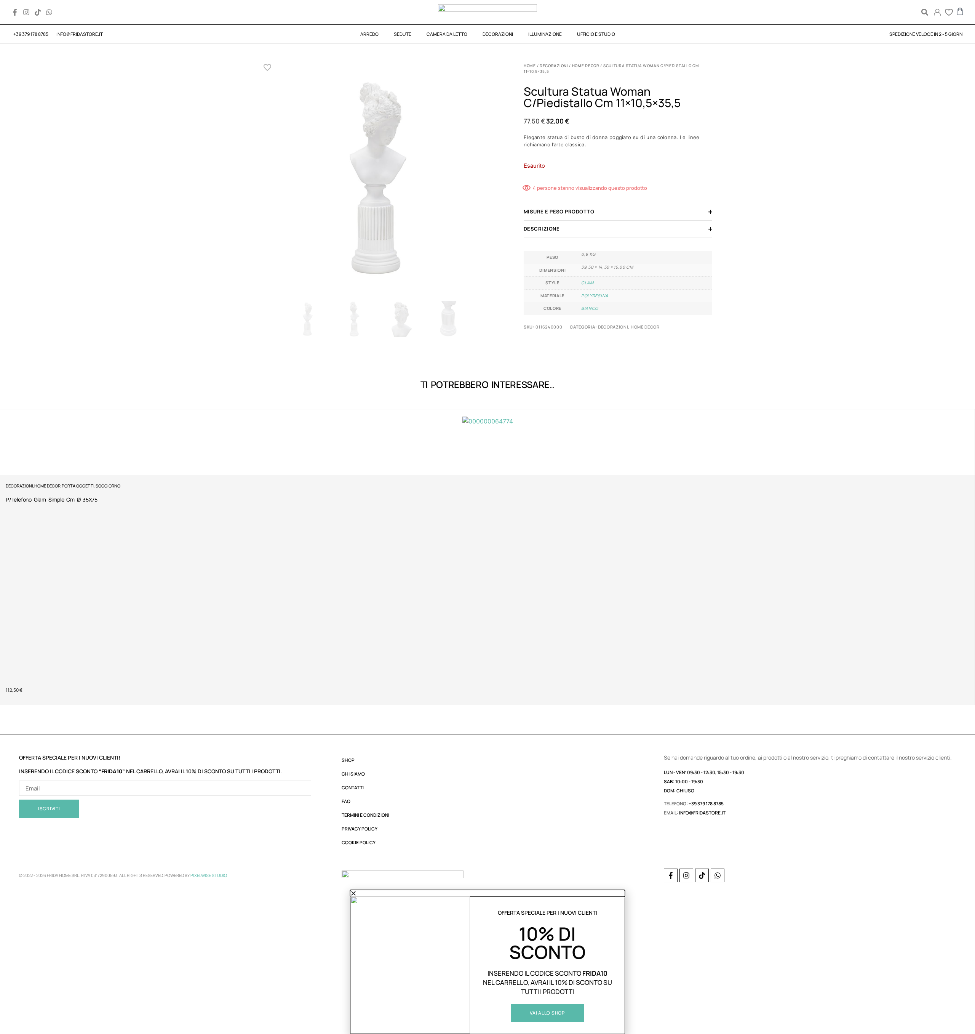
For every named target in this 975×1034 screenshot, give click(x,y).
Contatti (353, 787)
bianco (589, 308)
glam (587, 282)
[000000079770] (378, 180)
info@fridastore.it (702, 813)
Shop (348, 760)
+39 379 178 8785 (706, 803)
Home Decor (585, 65)
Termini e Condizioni (365, 815)
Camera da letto (447, 34)
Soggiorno (108, 486)
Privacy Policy (359, 829)
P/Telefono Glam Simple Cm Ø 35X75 (52, 499)
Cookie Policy (359, 842)
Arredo (369, 34)
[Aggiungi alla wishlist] (267, 67)
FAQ (346, 801)
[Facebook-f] (14, 12)
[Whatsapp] (49, 12)
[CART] (960, 11)
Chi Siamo (353, 774)
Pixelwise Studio (208, 875)
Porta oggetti (78, 486)
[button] (924, 12)
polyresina (594, 295)
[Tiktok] (37, 12)
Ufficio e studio (596, 34)
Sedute (402, 34)
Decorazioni (498, 34)
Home (530, 65)
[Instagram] (26, 12)
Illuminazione (545, 34)
